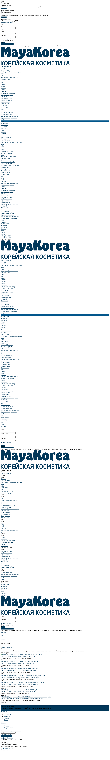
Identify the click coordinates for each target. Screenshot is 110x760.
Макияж (3, 68)
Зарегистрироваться (7, 44)
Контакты (4, 234)
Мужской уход (5, 174)
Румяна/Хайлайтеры (7, 151)
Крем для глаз (5, 167)
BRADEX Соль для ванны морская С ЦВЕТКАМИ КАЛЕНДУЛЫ (19, 684)
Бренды (3, 222)
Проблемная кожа (6, 100)
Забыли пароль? (6, 39)
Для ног (3, 86)
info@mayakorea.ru (7, 23)
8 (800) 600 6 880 (6, 238)
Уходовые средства (7, 95)
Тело (2, 82)
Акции (3, 220)
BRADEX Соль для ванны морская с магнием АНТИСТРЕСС (19, 656)
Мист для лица (5, 172)
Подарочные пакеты (7, 114)
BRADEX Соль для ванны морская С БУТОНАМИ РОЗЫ (17, 663)
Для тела (3, 88)
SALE (2, 109)
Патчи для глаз (5, 169)
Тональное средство (7, 153)
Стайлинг (3, 194)
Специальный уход (6, 98)
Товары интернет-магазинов (10, 116)
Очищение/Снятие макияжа (9, 77)
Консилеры (4, 148)
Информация (5, 224)
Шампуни (4, 91)
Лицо (2, 75)
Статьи (3, 130)
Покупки (6, 726)
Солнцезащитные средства (9, 204)
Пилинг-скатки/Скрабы (8, 162)
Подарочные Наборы (7, 112)
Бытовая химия (5, 111)
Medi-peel (4, 105)
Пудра (3, 149)
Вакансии (4, 127)
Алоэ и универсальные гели (9, 183)
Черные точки (5, 102)
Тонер (2, 81)
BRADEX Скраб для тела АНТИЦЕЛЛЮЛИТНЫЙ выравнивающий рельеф (23, 698)
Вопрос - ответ (8, 728)
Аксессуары (4, 97)
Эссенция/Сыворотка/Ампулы (10, 165)
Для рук (3, 84)
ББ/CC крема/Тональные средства (11, 72)
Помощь (3, 723)
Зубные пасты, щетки (7, 185)
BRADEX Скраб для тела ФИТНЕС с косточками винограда (18, 670)
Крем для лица (5, 79)
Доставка (3, 232)
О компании (4, 125)
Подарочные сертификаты (9, 118)
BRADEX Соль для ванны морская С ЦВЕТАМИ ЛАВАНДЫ (18, 691)
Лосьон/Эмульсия (6, 164)
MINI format (4, 107)
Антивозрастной (6, 104)
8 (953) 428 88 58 (6, 236)
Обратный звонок (6, 736)
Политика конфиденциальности (11, 731)
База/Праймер (5, 70)
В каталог (4, 8)
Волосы (3, 90)
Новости (3, 128)
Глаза (2, 74)
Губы (2, 146)
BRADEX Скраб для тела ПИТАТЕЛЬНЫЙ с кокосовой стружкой (20, 677)
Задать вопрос (5, 710)
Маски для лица (5, 171)
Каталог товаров (6, 137)
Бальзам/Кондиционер (8, 93)
